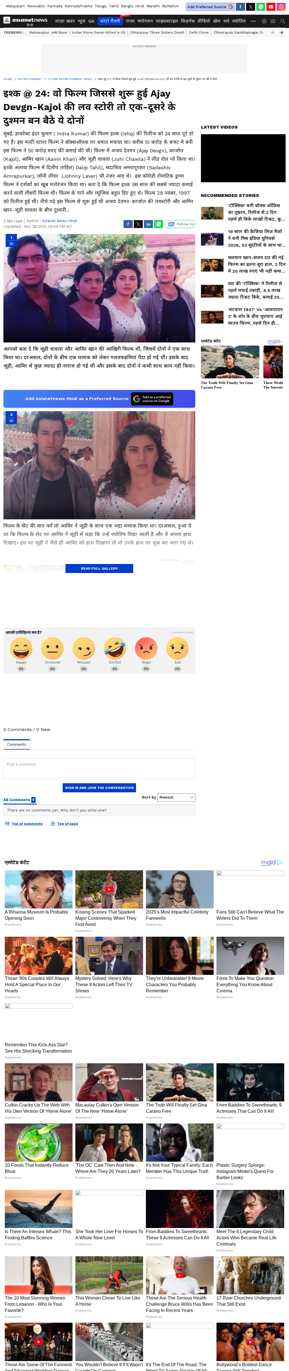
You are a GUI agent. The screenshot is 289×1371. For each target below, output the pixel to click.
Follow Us (185, 224)
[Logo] (27, 21)
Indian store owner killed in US (98, 32)
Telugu (101, 6)
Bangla (127, 6)
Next (281, 32)
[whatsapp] (260, 7)
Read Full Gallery (99, 568)
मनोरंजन (145, 21)
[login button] (265, 21)
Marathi (153, 6)
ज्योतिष (239, 21)
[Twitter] (250, 7)
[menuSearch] (283, 21)
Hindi (139, 6)
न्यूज (82, 21)
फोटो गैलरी (110, 21)
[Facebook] (240, 7)
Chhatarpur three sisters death (157, 32)
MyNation (170, 6)
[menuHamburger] (273, 21)
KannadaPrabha (78, 6)
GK (91, 21)
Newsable (36, 6)
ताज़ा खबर (65, 21)
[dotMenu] (253, 21)
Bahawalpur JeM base (48, 32)
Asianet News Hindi (59, 221)
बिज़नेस (188, 21)
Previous (273, 32)
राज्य (130, 21)
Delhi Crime (199, 32)
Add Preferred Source (206, 7)
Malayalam (15, 6)
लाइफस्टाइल (167, 21)
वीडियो (204, 21)
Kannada (54, 6)
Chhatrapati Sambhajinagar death (242, 32)
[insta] (281, 7)
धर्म (226, 21)
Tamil (114, 6)
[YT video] (270, 7)
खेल (216, 21)
